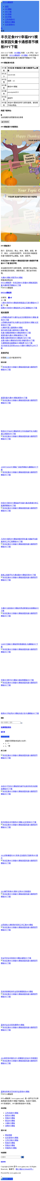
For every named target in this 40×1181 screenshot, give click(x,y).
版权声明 (3, 1161)
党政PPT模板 (10, 1118)
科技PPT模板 (10, 1143)
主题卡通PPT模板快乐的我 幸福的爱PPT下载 (18, 340)
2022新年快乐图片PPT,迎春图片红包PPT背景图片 (19, 1058)
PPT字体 (8, 17)
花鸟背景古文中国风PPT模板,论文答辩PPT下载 (18, 822)
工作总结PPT (10, 19)
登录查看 (6, 122)
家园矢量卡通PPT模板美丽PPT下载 (14, 335)
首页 (7, 6)
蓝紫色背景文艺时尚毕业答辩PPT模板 (15, 1092)
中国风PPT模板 (11, 1148)
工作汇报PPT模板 (11, 1140)
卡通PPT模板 (6, 277)
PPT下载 (8, 12)
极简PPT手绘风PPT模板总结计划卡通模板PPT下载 (20, 713)
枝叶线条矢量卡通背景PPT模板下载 (14, 330)
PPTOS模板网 (14, 55)
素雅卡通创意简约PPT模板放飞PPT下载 (16, 338)
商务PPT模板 (10, 22)
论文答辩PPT (10, 24)
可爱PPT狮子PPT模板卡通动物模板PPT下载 (17, 680)
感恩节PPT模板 (17, 277)
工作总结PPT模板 (11, 1113)
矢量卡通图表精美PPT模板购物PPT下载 (16, 333)
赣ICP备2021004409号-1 (24, 1169)
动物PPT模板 (10, 1126)
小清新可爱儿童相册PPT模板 (12, 327)
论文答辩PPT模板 (11, 1138)
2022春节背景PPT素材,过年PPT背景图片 (16, 891)
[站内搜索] (1, 28)
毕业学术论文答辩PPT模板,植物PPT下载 (16, 958)
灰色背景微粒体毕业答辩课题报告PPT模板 (17, 991)
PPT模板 (8, 9)
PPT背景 (8, 14)
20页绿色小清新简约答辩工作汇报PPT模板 (17, 925)
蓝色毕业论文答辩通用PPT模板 (12, 1025)
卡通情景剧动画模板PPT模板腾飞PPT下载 (16, 343)
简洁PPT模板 (10, 1121)
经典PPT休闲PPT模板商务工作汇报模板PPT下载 (19, 308)
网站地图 (8, 1135)
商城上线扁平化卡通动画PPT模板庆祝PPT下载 (18, 575)
